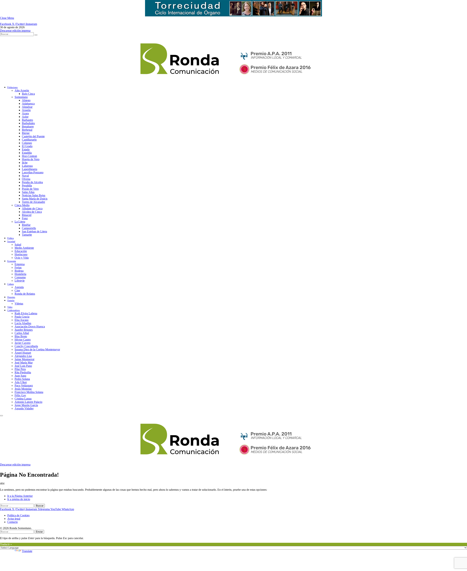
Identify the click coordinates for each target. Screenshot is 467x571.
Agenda (19, 287)
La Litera (20, 221)
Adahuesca (28, 103)
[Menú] (1, 415)
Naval (25, 175)
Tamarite (27, 234)
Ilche (25, 162)
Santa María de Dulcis (34, 198)
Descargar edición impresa (15, 30)
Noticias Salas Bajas (33, 195)
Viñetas (19, 303)
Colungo (27, 142)
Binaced (26, 215)
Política (10, 238)
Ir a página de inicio (18, 499)
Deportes (11, 297)
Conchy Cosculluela (26, 346)
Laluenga (27, 165)
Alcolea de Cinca (32, 211)
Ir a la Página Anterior (20, 495)
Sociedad (11, 241)
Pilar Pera (20, 369)
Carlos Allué (22, 333)
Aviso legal (13, 518)
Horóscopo (21, 254)
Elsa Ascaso (21, 319)
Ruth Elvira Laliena (26, 313)
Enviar (39, 531)
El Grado (27, 146)
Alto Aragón (22, 90)
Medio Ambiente (24, 247)
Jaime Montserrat (24, 359)
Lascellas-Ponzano (32, 172)
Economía (11, 261)
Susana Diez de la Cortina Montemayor (37, 349)
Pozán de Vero (30, 188)
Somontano (21, 97)
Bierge (26, 133)
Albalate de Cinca (32, 208)
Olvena (26, 178)
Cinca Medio (22, 205)
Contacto (12, 521)
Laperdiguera (29, 169)
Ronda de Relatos (25, 293)
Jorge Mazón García (26, 405)
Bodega (19, 270)
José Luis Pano (23, 365)
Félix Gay (20, 395)
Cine (17, 290)
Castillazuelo (29, 139)
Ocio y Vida (22, 257)
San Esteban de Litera (34, 231)
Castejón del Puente (33, 136)
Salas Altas (28, 192)
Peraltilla (27, 185)
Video (9, 307)
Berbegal (27, 129)
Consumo (20, 277)
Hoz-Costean (29, 156)
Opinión (10, 300)
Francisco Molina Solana (29, 392)
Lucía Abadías (23, 323)
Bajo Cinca (28, 93)
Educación (21, 251)
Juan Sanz (20, 375)
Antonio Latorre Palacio (28, 401)
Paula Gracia (22, 316)
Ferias (18, 267)
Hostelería (20, 274)
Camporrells (29, 228)
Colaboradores (13, 310)
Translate (27, 551)
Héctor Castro (23, 339)
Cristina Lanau (23, 398)
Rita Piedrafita (23, 372)
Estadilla (27, 152)
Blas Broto (21, 336)
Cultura (10, 284)
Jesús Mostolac (23, 388)
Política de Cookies (18, 515)
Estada (26, 149)
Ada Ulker (21, 382)
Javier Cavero (22, 342)
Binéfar (26, 224)
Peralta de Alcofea (32, 182)
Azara (25, 113)
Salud (18, 244)
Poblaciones (12, 87)
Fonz (25, 218)
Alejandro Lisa (23, 356)
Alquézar (27, 106)
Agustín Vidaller (24, 408)
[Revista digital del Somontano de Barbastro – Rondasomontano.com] (185, 81)
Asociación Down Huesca (30, 326)
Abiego (26, 100)
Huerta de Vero (30, 159)
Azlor (25, 116)
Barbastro (27, 119)
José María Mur (24, 362)
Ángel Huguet (23, 352)
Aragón (26, 110)
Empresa (20, 264)
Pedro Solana (22, 378)
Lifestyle (20, 280)
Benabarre (28, 126)
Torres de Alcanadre (33, 201)
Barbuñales (28, 123)
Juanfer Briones (24, 329)
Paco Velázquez (24, 385)
